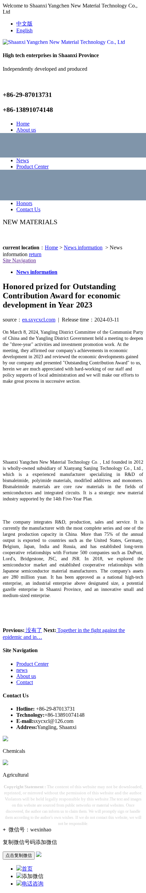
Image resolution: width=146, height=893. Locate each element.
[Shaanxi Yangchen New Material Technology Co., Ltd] (64, 42)
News (22, 160)
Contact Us (28, 209)
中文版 (24, 24)
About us (26, 130)
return (35, 254)
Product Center (32, 166)
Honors (24, 203)
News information (83, 247)
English (24, 30)
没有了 (33, 630)
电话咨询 (32, 884)
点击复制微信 (18, 855)
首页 (27, 869)
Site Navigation (19, 260)
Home (23, 124)
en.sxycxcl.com (38, 320)
